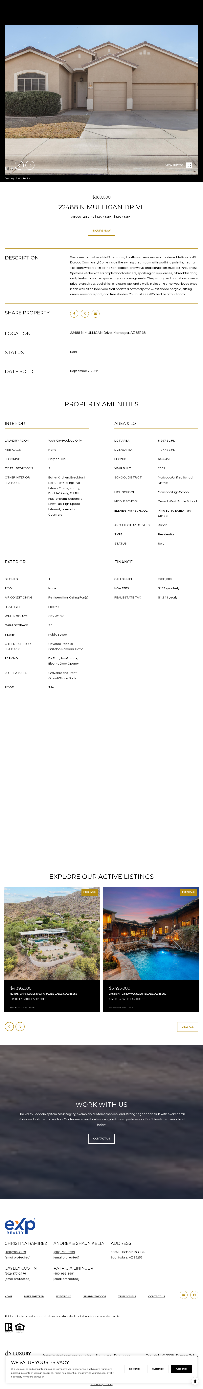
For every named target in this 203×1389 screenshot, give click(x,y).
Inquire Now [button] (101, 230)
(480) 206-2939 (15, 1252)
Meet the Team (34, 1296)
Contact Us (156, 1296)
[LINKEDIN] (184, 1295)
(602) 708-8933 (64, 1252)
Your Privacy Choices (102, 1384)
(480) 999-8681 (64, 1273)
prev (19, 165)
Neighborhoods (94, 1296)
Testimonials (127, 1296)
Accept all (181, 1369)
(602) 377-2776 (15, 1273)
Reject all (134, 1369)
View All (187, 1027)
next (29, 165)
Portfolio (63, 1296)
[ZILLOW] (194, 1295)
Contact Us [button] (101, 1138)
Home (8, 1296)
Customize (158, 1369)
